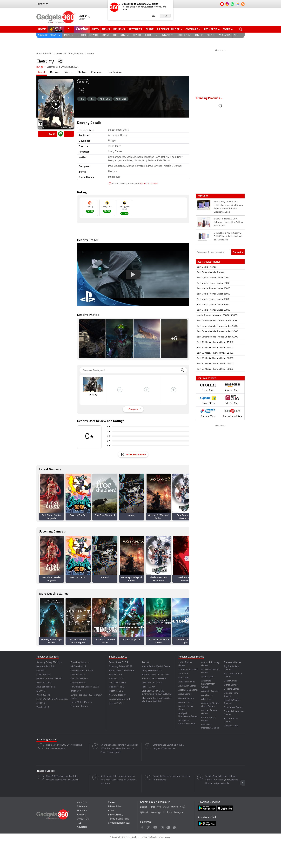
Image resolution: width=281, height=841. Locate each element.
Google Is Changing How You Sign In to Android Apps (171, 778)
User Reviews (114, 72)
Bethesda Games (232, 662)
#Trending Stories (46, 739)
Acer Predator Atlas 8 (152, 683)
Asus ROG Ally (148, 687)
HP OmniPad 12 (78, 666)
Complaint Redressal (119, 823)
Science (211, 35)
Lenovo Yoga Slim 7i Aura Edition (52, 699)
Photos (82, 72)
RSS (79, 823)
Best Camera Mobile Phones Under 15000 (217, 321)
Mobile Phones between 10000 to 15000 (217, 315)
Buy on (51, 133)
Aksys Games (185, 694)
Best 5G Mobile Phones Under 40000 (215, 364)
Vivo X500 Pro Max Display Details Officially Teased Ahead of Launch (62, 778)
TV (156, 35)
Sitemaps (82, 807)
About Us (82, 802)
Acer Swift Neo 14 (118, 695)
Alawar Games (185, 702)
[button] (186, 496)
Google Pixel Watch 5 (152, 670)
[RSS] (243, 4)
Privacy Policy (114, 807)
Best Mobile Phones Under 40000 (213, 310)
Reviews (119, 29)
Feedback (82, 811)
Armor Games (208, 677)
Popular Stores (206, 378)
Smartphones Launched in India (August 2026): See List (168, 747)
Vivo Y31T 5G (115, 674)
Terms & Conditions (118, 819)
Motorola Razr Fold (45, 666)
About (41, 72)
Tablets (199, 35)
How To (93, 35)
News (106, 29)
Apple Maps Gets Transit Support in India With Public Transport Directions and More (118, 780)
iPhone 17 (76, 691)
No (153, 15)
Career (111, 802)
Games (48, 53)
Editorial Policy (115, 815)
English (143, 807)
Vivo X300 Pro (43, 695)
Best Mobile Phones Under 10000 (213, 278)
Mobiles (68, 35)
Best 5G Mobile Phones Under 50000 (215, 369)
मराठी (182, 807)
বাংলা (159, 807)
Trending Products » (209, 98)
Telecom (81, 35)
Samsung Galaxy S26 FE (120, 666)
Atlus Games (207, 699)
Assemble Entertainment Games (208, 684)
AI (69, 29)
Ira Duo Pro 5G (116, 703)
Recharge (210, 29)
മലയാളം (156, 812)
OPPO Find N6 (43, 674)
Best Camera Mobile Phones (210, 272)
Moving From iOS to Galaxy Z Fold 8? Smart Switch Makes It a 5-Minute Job (228, 236)
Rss (175, 827)
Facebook (142, 827)
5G (235, 35)
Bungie (39, 67)
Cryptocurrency (78, 683)
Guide (150, 29)
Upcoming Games (51, 531)
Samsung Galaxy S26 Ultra (49, 662)
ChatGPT (40, 670)
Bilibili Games (230, 681)
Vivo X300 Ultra (43, 683)
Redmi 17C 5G (116, 691)
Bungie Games (76, 53)
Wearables (225, 35)
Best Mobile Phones (206, 267)
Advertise (82, 827)
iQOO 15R (41, 703)
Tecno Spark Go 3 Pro (119, 662)
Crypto (137, 35)
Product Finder (168, 29)
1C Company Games (188, 669)
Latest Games (49, 469)
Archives (81, 815)
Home (42, 29)
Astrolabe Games (209, 691)
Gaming (105, 35)
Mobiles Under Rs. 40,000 (49, 679)
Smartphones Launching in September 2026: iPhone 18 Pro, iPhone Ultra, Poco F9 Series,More (119, 748)
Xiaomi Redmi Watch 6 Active (156, 666)
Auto (95, 29)
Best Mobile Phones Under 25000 (213, 294)
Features (135, 29)
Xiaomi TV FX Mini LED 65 (154, 679)
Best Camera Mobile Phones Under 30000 (217, 337)
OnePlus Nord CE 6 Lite (82, 670)
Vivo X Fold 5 (42, 707)
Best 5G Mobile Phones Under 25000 (215, 353)
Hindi (152, 807)
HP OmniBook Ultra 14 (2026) (85, 687)
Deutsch (167, 812)
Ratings (55, 72)
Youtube (155, 827)
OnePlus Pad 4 (78, 674)
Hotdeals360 (184, 35)
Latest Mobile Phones (81, 702)
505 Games (184, 678)
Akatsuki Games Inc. (188, 690)
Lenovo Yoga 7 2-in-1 (119, 699)
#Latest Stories (45, 771)
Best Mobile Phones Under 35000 (213, 304)
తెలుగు (174, 807)
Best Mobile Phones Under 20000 (213, 288)
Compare (191, 29)
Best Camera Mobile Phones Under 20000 (217, 326)
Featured (203, 196)
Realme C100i (116, 679)
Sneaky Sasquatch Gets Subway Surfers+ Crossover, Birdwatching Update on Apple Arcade (221, 780)
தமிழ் (166, 807)
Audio (148, 35)
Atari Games (207, 695)
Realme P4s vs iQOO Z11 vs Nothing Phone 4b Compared (64, 747)
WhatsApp (168, 827)
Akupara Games (186, 698)
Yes (165, 16)
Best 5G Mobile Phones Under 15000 (215, 342)
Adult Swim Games (187, 686)
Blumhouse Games (233, 707)
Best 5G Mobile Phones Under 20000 (215, 347)
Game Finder (60, 53)
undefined (42, 4)
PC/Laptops (167, 35)
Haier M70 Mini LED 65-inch (155, 674)
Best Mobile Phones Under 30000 (213, 299)
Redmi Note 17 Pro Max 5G (122, 670)
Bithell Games (231, 685)
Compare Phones (79, 706)
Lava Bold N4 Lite (117, 683)
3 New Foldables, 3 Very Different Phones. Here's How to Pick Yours (228, 222)
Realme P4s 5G (116, 687)
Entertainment (121, 35)
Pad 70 (145, 662)
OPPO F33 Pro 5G (79, 679)
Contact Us (83, 819)
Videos (69, 72)
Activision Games (186, 682)
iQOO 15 (40, 691)
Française (179, 812)
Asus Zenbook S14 (45, 687)
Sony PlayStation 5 (80, 662)
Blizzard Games (231, 689)
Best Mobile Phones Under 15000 (213, 283)
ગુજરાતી (144, 812)
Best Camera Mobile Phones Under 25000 (217, 331)
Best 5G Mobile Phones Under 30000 (215, 358)
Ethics (111, 811)
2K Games (183, 674)
